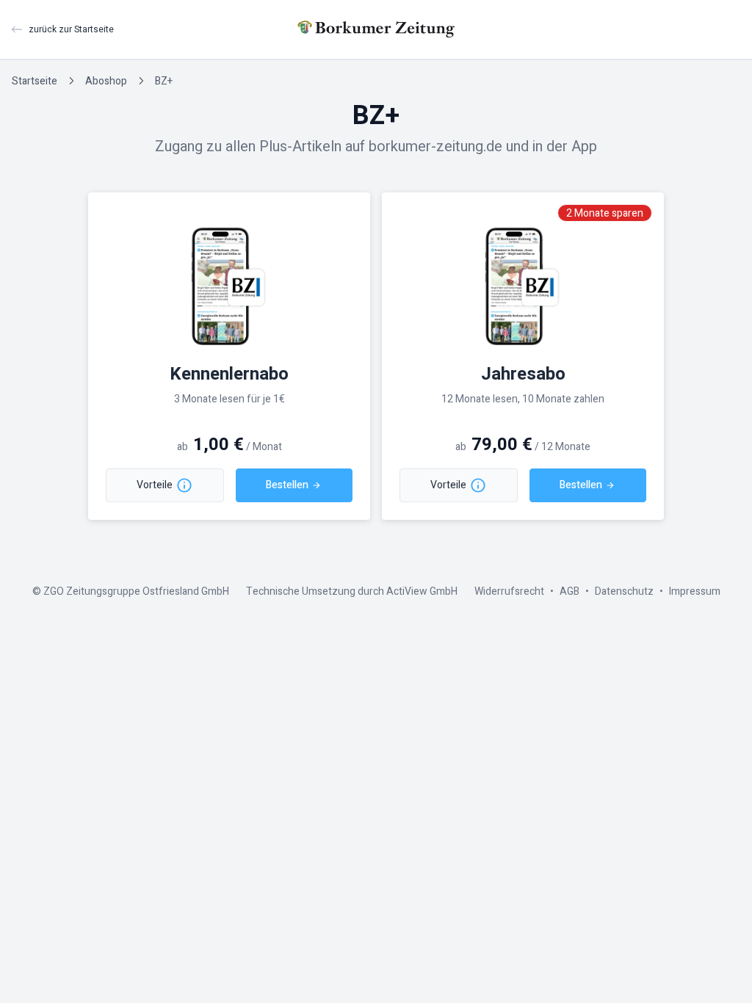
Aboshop (106, 81)
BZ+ (164, 81)
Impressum (694, 591)
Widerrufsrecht (509, 591)
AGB (569, 591)
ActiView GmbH (422, 591)
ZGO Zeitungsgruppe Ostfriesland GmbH (136, 591)
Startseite (34, 81)
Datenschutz (624, 591)
